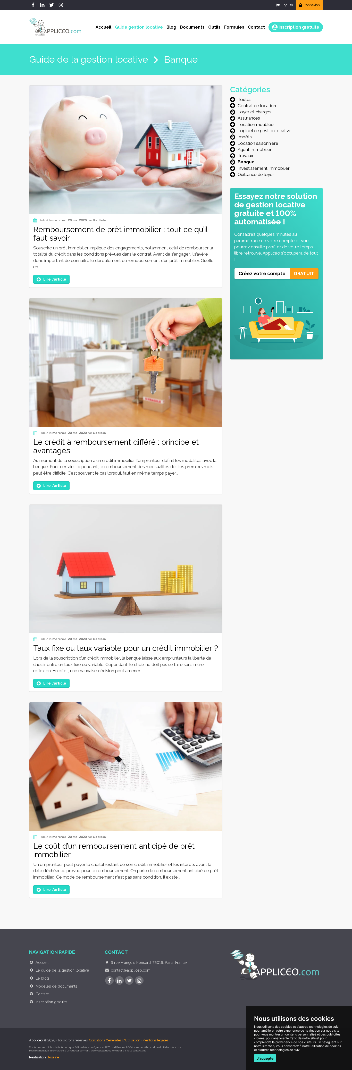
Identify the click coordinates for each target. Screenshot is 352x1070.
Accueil (103, 27)
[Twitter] (52, 5)
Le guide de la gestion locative (62, 970)
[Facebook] (33, 5)
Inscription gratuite (298, 27)
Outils (214, 27)
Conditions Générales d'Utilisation (114, 1040)
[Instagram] (61, 5)
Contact (256, 27)
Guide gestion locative (139, 27)
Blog (171, 27)
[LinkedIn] (43, 5)
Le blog (42, 978)
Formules (234, 27)
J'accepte (265, 1058)
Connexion (311, 5)
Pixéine (53, 1057)
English (287, 5)
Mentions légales (155, 1040)
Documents (192, 27)
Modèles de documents (56, 986)
